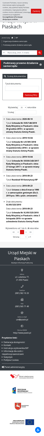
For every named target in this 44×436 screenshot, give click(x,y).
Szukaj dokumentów (16, 76)
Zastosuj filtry (31, 95)
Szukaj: (11, 112)
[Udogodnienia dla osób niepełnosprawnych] (38, 430)
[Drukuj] (41, 64)
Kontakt (7, 345)
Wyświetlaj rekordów (22, 107)
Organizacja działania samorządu (15, 41)
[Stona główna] (12, 38)
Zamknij (36, 11)
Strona (16, 237)
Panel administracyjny (15, 367)
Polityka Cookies (11, 360)
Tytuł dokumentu (13, 83)
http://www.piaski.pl (22, 332)
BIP (17, 38)
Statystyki (8, 357)
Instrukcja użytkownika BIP (16, 348)
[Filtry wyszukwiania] (4, 52)
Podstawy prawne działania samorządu (17, 45)
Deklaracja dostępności (14, 342)
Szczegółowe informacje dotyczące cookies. (12, 18)
